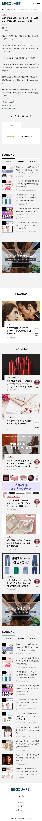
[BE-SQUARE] (11, 3)
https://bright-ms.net (9, 108)
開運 (6, 31)
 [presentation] (38, 298)
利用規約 (21, 806)
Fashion (28, 176)
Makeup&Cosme (31, 190)
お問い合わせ (21, 810)
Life (6, 28)
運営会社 (21, 802)
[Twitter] (19, 796)
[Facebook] (23, 796)
